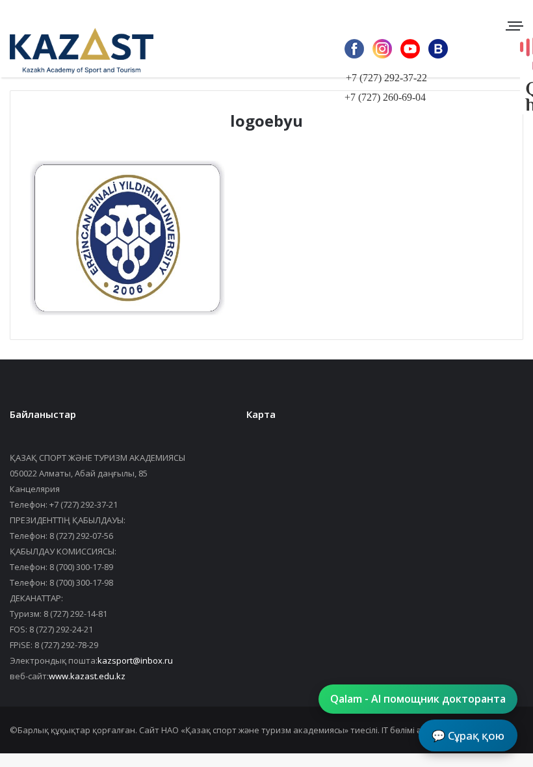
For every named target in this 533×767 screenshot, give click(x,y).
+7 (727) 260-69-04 (385, 97)
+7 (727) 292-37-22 (386, 77)
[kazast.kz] (71, 50)
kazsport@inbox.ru (135, 660)
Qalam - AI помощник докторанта (418, 699)
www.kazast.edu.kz (87, 676)
